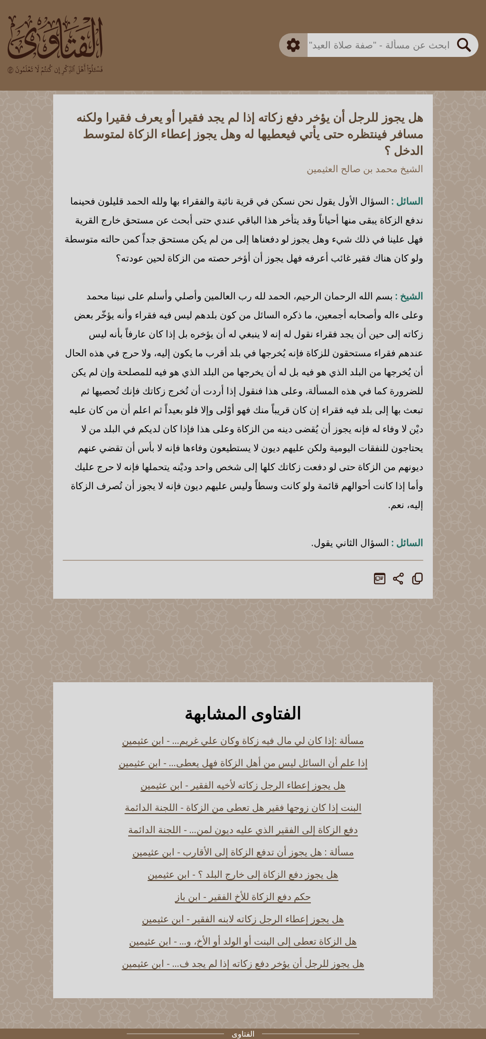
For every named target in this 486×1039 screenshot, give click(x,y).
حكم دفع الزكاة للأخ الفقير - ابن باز (243, 896)
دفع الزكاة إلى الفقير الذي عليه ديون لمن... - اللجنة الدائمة (243, 829)
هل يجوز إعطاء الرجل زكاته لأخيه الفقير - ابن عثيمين (243, 785)
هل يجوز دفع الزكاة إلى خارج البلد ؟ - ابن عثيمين (243, 874)
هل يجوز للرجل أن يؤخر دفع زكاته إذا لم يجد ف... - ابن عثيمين (243, 963)
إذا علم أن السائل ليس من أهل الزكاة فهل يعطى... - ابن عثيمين (243, 762)
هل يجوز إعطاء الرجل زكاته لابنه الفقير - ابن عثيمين (243, 918)
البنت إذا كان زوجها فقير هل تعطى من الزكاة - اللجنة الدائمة (243, 807)
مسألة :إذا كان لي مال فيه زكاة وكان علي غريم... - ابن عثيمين (243, 740)
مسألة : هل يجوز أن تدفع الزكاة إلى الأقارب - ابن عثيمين (243, 851)
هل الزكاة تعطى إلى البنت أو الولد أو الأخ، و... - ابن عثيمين (243, 941)
